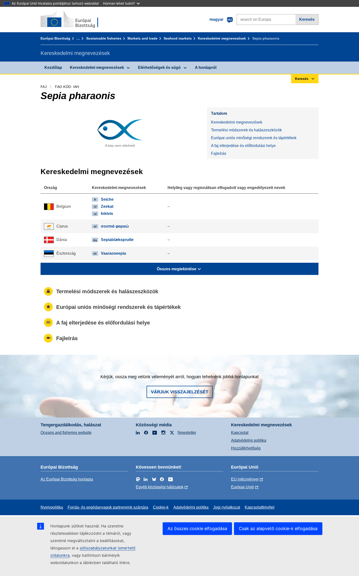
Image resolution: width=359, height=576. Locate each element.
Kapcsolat (239, 432)
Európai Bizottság (55, 38)
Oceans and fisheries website (66, 432)
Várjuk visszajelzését (179, 391)
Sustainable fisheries (103, 38)
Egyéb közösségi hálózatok (159, 487)
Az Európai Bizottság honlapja (67, 479)
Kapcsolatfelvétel (260, 507)
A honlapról (205, 67)
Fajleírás (218, 153)
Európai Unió (242, 487)
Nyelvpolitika (52, 507)
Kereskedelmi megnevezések (222, 38)
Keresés (307, 19)
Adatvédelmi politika (248, 440)
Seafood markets (178, 38)
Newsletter (187, 432)
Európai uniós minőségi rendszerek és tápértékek (253, 138)
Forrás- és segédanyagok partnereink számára (108, 507)
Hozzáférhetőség (246, 448)
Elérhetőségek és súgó (159, 67)
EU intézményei (245, 479)
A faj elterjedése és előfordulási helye (243, 146)
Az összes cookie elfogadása (197, 528)
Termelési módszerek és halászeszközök (246, 130)
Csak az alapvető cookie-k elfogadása (278, 528)
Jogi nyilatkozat (226, 507)
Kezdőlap (53, 67)
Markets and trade (142, 38)
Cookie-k (161, 507)
